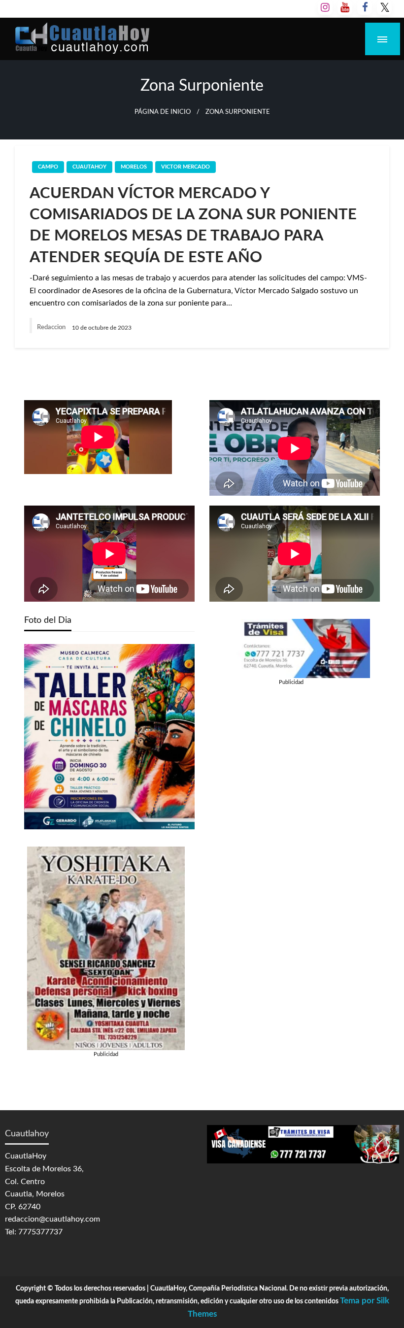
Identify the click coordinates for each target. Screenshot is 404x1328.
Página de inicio (163, 112)
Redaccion (52, 327)
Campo (48, 167)
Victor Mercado (185, 167)
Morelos (134, 167)
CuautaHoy (89, 167)
